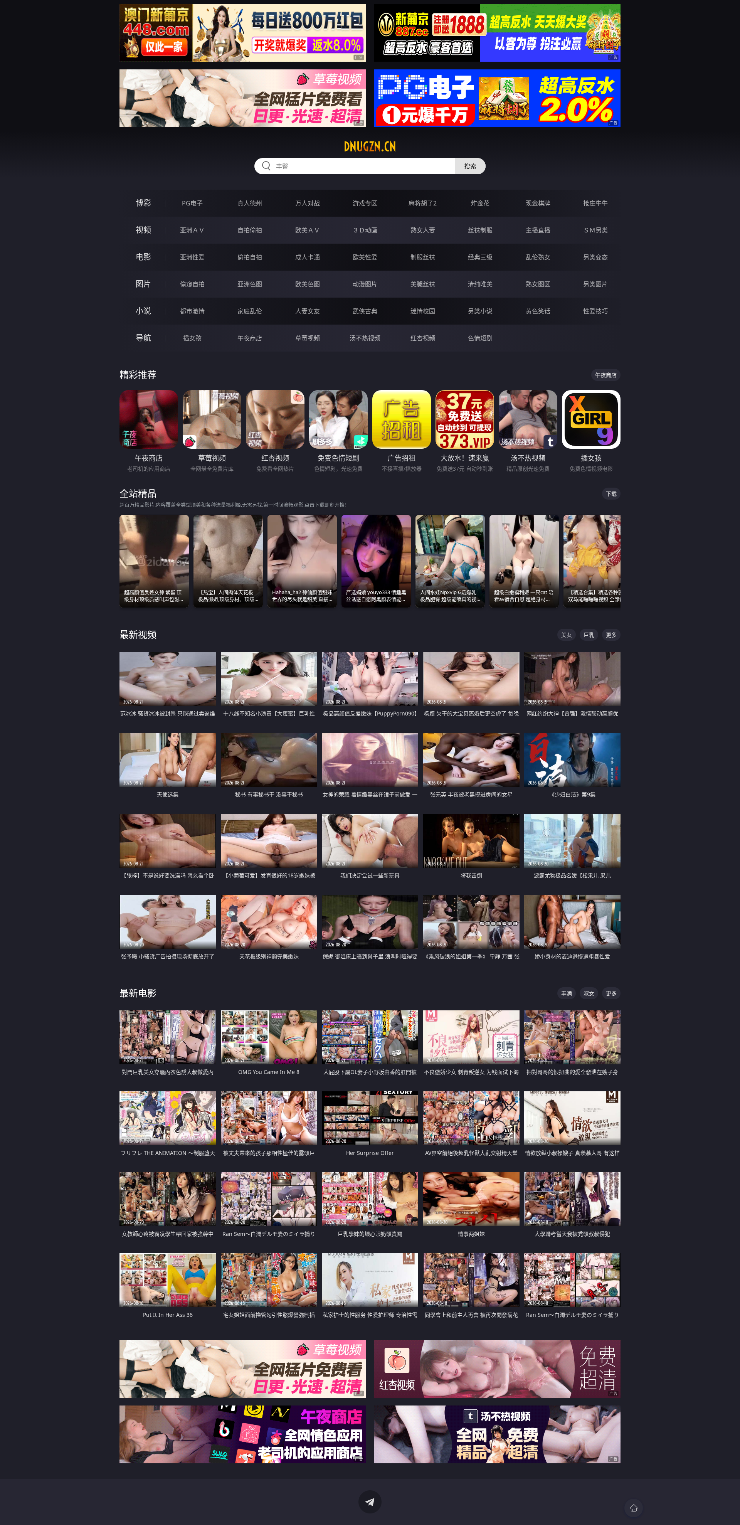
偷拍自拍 (249, 257)
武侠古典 (365, 311)
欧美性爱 (365, 257)
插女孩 (192, 338)
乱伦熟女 (538, 257)
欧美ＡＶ (307, 230)
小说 (143, 311)
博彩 (143, 203)
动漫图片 (365, 284)
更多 (611, 634)
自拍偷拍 (249, 230)
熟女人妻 (422, 230)
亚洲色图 (249, 284)
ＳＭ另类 (595, 230)
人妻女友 (307, 311)
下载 (611, 493)
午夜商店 (249, 338)
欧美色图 (307, 284)
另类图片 (595, 284)
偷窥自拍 (192, 284)
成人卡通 (307, 257)
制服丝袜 (422, 257)
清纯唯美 (480, 284)
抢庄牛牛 (595, 203)
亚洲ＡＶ (192, 230)
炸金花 (480, 203)
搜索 (470, 166)
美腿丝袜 (422, 284)
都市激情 (192, 311)
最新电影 (137, 992)
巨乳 (589, 634)
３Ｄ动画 (365, 230)
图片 (143, 284)
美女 (566, 634)
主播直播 (538, 230)
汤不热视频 (365, 338)
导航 (143, 338)
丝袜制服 (480, 230)
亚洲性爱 (192, 257)
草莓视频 (307, 338)
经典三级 (480, 257)
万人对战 (307, 203)
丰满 (566, 993)
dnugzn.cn (370, 146)
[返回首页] (633, 1508)
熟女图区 (538, 284)
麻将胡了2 (423, 203)
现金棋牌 (538, 203)
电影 (143, 257)
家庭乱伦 (249, 311)
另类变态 (595, 257)
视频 (143, 230)
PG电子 (192, 203)
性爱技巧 (595, 311)
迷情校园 (422, 311)
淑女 (589, 993)
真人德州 (249, 203)
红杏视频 (422, 338)
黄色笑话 (538, 311)
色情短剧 (480, 338)
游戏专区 (365, 203)
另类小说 (480, 311)
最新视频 (137, 634)
